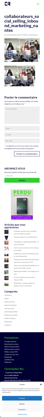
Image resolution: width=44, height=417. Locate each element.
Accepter (22, 398)
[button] (41, 384)
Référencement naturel (11, 349)
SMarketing (8, 322)
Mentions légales (22, 414)
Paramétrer (22, 409)
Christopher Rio (12, 35)
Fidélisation (8, 362)
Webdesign (8, 357)
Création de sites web (11, 354)
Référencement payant (11, 347)
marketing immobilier (11, 312)
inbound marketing (10, 305)
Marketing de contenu (11, 344)
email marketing (9, 302)
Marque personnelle (10, 315)
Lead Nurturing (9, 359)
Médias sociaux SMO (11, 352)
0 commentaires (33, 35)
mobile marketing (9, 318)
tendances (7, 325)
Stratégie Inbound (10, 341)
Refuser (22, 404)
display (6, 298)
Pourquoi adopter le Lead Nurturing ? (25, 237)
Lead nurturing (9, 308)
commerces (8, 295)
